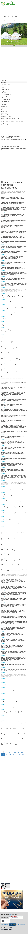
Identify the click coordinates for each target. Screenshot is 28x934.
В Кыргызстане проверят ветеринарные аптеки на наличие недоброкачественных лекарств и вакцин (14, 575)
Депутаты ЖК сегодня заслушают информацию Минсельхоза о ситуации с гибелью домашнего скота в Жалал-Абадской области (13, 347)
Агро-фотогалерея (5, 84)
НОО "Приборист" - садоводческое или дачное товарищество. (12, 122)
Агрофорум (4, 111)
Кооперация (5, 97)
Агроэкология (5, 89)
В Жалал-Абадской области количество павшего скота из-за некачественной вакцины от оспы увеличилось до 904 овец (13, 605)
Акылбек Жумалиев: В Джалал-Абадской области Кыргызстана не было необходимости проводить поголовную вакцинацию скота (14, 534)
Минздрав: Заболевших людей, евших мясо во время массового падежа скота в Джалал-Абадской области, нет (13, 495)
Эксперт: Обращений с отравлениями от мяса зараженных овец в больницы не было (12, 278)
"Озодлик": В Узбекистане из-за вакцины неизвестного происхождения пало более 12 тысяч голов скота (12, 442)
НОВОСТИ (12, 13)
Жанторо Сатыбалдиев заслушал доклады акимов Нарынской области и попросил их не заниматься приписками (12, 712)
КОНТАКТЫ (14, 16)
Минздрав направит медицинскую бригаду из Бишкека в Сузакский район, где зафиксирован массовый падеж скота (13, 507)
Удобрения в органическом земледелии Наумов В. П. (11, 146)
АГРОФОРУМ (6, 16)
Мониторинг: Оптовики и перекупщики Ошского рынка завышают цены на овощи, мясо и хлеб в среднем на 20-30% (13, 675)
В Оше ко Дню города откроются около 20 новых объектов (13, 383)
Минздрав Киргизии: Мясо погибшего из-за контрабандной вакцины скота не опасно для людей (12, 453)
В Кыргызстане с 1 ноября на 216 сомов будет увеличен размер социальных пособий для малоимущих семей (13, 359)
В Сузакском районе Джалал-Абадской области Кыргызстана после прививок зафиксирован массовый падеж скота (13, 628)
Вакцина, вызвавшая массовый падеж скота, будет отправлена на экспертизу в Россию (12, 318)
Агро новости (4, 82)
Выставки (4, 92)
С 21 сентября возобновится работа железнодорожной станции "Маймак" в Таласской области (14, 690)
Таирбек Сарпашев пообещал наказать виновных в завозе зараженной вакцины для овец (13, 247)
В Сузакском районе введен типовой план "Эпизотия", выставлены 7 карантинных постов (13, 560)
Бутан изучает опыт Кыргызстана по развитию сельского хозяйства (13, 684)
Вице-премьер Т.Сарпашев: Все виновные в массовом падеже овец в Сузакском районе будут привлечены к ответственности (14, 273)
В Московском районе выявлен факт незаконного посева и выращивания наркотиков (13, 545)
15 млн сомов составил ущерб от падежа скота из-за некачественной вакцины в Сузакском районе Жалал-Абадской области (14, 284)
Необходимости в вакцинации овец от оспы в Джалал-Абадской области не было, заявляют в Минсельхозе (13, 483)
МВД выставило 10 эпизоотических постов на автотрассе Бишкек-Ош (13, 388)
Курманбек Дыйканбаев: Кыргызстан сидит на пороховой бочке (13, 262)
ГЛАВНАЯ (5, 13)
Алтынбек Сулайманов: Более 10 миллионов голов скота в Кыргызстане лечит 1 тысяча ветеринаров (12, 215)
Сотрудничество (5, 109)
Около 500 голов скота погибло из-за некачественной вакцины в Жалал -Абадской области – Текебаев (12, 634)
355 (19, 754)
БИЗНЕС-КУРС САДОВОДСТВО (7, 134)
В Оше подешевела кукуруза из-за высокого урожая (12, 664)
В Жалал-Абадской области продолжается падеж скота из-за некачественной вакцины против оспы (14, 617)
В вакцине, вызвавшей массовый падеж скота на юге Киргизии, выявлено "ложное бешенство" (13, 232)
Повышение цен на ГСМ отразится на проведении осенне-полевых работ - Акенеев (13, 342)
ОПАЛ (10, 914)
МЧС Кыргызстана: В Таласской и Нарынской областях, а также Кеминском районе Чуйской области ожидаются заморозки (13, 611)
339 (13, 754)
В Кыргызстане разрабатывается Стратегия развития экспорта (12, 565)
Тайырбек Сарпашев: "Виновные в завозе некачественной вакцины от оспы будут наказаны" (12, 226)
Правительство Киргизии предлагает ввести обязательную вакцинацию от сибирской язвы (13, 706)
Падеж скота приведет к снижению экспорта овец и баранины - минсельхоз (13, 448)
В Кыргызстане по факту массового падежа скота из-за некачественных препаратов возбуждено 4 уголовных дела (13, 307)
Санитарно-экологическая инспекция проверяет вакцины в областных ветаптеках (13, 400)
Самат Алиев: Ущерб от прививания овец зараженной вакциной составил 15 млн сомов (13, 301)
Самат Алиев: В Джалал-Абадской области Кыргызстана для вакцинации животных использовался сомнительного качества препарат (14, 539)
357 (3, 757)
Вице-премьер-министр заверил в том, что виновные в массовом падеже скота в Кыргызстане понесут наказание (12, 257)
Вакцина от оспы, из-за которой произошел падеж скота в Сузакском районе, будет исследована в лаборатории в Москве (14, 513)
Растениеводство (6, 103)
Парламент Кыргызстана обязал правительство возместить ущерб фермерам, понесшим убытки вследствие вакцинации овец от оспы (13, 296)
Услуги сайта (4, 113)
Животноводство (6, 99)
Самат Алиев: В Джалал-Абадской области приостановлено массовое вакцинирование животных (12, 470)
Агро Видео (4, 85)
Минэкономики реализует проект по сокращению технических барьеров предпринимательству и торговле (13, 652)
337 (6, 754)
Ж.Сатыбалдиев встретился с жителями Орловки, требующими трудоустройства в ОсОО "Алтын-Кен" (14, 599)
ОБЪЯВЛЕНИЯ (21, 13)
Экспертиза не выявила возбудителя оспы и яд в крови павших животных (13, 365)
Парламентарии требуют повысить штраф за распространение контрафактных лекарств (12, 203)
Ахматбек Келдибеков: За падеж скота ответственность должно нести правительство (13, 267)
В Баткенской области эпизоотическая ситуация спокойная (13, 458)
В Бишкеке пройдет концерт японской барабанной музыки (14, 432)
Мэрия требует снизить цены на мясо (10, 680)
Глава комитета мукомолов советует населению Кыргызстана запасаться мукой (13, 523)
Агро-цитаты (4, 108)
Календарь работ (6, 96)
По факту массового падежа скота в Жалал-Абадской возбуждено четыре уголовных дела (13, 237)
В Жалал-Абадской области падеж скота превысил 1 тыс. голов (11, 405)
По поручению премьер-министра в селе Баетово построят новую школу (13, 739)
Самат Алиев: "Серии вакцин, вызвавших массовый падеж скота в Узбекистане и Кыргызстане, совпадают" (11, 313)
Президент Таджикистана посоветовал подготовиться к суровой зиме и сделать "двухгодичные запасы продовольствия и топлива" (12, 330)
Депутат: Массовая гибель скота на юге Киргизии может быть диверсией (13, 528)
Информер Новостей (6, 120)
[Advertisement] (14, 63)
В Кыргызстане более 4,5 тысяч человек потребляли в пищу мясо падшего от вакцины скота (13, 489)
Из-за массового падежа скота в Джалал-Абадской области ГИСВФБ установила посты (14, 570)
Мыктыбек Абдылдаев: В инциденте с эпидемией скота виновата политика (13, 221)
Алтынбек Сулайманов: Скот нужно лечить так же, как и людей (14, 242)
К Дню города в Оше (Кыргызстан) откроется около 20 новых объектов (12, 437)
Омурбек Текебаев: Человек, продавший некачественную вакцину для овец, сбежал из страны (12, 640)
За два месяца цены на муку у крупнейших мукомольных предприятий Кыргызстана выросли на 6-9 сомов (12, 646)
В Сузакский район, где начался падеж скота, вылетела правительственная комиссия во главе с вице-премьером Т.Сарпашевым (13, 587)
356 (23, 754)
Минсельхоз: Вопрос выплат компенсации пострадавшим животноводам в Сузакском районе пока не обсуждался (12, 464)
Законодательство (6, 94)
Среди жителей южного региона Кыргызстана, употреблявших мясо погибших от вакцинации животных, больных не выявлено (13, 353)
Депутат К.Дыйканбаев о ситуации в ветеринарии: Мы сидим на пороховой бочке (14, 252)
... (11, 752)
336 (3, 754)
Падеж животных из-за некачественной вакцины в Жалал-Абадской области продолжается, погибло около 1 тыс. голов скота (14, 622)
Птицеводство (5, 101)
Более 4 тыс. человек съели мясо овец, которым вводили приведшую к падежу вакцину (13, 518)
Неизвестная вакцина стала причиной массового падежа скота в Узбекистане (13, 416)
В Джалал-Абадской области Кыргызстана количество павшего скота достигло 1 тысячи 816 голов (14, 410)
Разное (4, 104)
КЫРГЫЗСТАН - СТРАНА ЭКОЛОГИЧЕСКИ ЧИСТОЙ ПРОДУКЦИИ (13, 139)
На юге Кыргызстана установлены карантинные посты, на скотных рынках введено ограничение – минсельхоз (14, 501)
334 (18, 752)
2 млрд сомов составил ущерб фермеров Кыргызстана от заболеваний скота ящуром (12, 198)
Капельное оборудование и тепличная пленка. (12, 124)
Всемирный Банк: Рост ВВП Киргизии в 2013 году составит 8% (13, 729)
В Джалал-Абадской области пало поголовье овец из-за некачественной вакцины (12, 550)
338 (10, 754)
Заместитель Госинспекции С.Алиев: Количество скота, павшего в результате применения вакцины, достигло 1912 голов (13, 290)
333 (15, 752)
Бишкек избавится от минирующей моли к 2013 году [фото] (13, 734)
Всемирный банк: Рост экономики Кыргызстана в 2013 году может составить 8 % (13, 744)
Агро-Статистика (6, 91)
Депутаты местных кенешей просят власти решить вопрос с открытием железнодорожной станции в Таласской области (13, 696)
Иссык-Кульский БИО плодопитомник (10, 118)
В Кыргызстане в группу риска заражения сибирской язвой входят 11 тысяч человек (12, 717)
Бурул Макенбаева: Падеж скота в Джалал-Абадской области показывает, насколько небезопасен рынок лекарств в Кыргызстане (12, 337)
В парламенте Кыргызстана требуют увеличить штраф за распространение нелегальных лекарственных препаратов (13, 324)
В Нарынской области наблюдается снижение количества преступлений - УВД (13, 701)
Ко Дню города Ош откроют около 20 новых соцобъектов (12, 421)
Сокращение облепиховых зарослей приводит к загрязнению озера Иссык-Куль (13, 669)
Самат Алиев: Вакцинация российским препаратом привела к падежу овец (11, 555)
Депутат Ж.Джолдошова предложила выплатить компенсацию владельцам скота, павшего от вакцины (13, 192)
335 (22, 752)
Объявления (4, 106)
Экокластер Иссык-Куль (6, 114)
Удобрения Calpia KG (6, 116)
